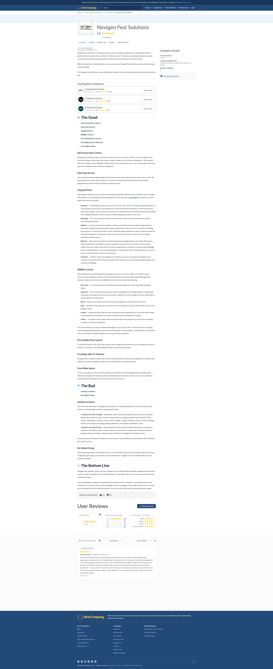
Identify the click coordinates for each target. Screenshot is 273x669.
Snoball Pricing (149, 636)
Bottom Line (101, 42)
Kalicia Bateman (87, 48)
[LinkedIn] (92, 661)
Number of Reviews (167, 68)
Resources (81, 632)
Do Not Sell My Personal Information (132, 665)
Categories (158, 7)
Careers (116, 646)
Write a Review (170, 8)
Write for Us (117, 649)
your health (133, 197)
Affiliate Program (119, 653)
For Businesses (183, 8)
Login (193, 8)
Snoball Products (150, 632)
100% (125, 519)
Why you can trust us (183, 2)
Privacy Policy (111, 665)
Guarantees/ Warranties (86, 639)
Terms (118, 665)
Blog (79, 629)
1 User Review (106, 37)
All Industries (82, 646)
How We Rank (82, 636)
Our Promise (117, 632)
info (100, 514)
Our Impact (117, 636)
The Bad (92, 42)
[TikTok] (95, 661)
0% (125, 521)
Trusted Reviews (83, 643)
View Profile (148, 90)
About (148, 7)
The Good (82, 42)
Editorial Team (118, 639)
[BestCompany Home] (86, 7)
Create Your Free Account (153, 629)
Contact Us (117, 643)
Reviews (112, 42)
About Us (116, 629)
